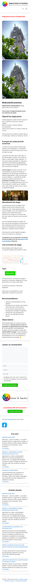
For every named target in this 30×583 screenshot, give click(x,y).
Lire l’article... (5, 448)
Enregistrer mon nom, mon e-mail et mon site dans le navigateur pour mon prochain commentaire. (15, 378)
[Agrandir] (21, 256)
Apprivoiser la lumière (18, 3)
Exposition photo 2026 (8, 437)
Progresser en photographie (10, 470)
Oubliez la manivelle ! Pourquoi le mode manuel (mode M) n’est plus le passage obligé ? (15, 546)
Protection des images (21, 580)
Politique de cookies (9, 580)
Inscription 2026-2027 (15, 411)
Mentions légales (23, 579)
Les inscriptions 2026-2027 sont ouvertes (15, 407)
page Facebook (9, 419)
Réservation (10, 273)
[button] (23, 9)
